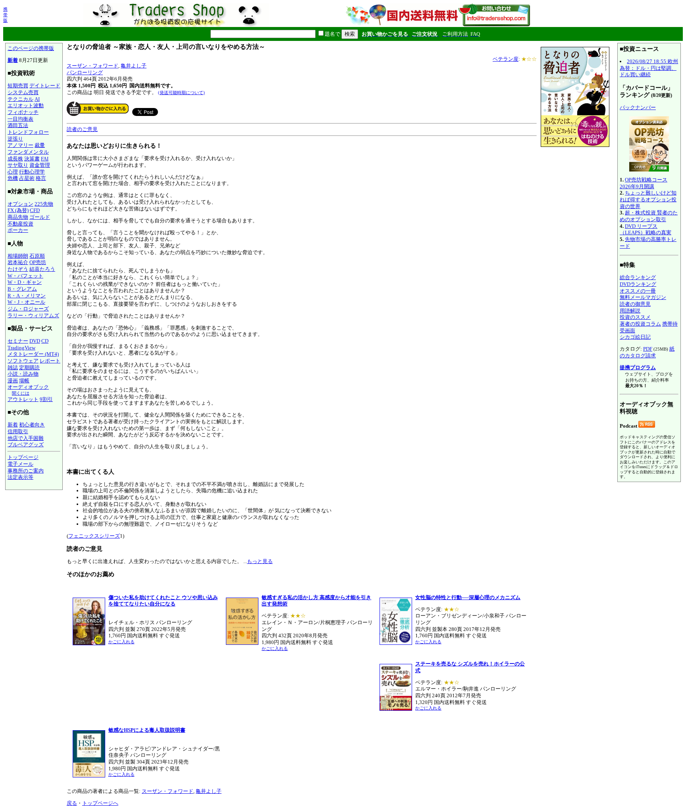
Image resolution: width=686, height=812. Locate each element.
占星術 (27, 178)
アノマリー (20, 145)
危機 (13, 178)
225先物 (44, 204)
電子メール (20, 464)
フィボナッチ (23, 112)
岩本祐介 (18, 262)
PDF (647, 349)
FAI (44, 159)
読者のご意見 (82, 129)
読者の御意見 (635, 304)
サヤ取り (18, 165)
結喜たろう (42, 269)
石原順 (37, 256)
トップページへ (100, 803)
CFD (35, 210)
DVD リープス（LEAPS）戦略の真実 (645, 229)
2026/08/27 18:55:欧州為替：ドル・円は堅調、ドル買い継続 (649, 67)
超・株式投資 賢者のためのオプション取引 (649, 216)
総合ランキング (638, 277)
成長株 (15, 159)
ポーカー (18, 230)
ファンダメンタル (28, 152)
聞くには (20, 393)
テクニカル (20, 99)
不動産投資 (20, 224)
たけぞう (18, 269)
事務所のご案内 (26, 471)
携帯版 (5, 15)
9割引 (46, 399)
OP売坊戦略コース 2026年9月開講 (643, 183)
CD (44, 341)
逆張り (15, 139)
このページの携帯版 (31, 48)
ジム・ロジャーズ (28, 309)
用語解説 (630, 311)
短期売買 (18, 86)
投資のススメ (635, 317)
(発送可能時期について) (181, 92)
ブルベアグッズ (26, 444)
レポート (50, 361)
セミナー (18, 341)
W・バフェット (25, 276)
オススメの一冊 (638, 291)
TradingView (21, 348)
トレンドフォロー (28, 132)
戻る (72, 803)
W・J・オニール (26, 302)
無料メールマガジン (643, 297)
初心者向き (32, 425)
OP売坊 (37, 262)
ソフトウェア (23, 361)
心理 (13, 172)
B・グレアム (22, 289)
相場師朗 (18, 256)
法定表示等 (20, 477)
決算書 (32, 159)
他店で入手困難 (26, 438)
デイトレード (44, 86)
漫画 (13, 381)
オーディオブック (28, 387)
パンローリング (85, 72)
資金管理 (39, 165)
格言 (41, 178)
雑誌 (13, 367)
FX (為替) (18, 210)
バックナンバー (638, 107)
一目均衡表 (20, 119)
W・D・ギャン (25, 282)
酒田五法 (18, 125)
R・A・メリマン (27, 296)
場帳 (24, 381)
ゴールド (39, 217)
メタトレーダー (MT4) (33, 354)
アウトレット (23, 399)
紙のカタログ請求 (647, 352)
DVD (34, 341)
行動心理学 (32, 172)
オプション (20, 204)
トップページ (23, 457)
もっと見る (260, 561)
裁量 (40, 145)
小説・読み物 (23, 374)
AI (37, 99)
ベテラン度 (505, 59)
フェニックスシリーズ (94, 536)
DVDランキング (638, 284)
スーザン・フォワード (92, 66)
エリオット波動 (26, 105)
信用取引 (18, 431)
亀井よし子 (133, 66)
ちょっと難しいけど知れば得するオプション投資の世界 (648, 199)
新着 (13, 60)
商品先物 (18, 217)
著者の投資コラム (640, 324)
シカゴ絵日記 (635, 337)
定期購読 (29, 367)
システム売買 (23, 92)
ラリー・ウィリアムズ (33, 315)
